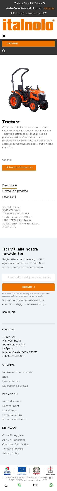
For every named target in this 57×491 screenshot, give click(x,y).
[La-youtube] (14, 318)
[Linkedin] (20, 318)
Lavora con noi (11, 381)
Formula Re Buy (12, 415)
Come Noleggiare (13, 435)
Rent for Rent (10, 406)
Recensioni (9, 196)
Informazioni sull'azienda (17, 372)
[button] (49, 8)
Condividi (16, 159)
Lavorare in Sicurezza (15, 385)
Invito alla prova (12, 401)
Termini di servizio (13, 449)
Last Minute (9, 410)
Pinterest (25, 159)
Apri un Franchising (14, 439)
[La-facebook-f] (3, 318)
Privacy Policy (10, 453)
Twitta (20, 159)
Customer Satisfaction (15, 444)
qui (44, 304)
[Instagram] (9, 318)
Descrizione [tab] (9, 185)
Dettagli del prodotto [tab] (15, 191)
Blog (5, 376)
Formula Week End (14, 419)
